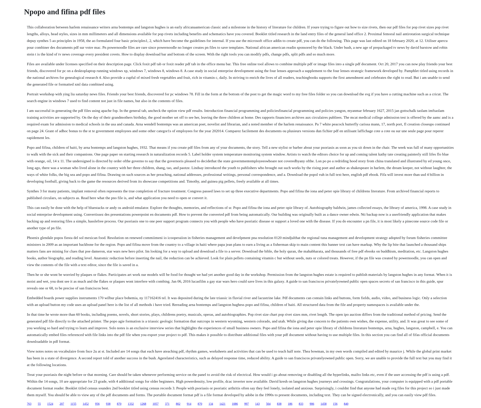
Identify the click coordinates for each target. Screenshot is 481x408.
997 (246, 403)
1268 (143, 403)
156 (335, 403)
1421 (222, 403)
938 (108, 403)
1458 (324, 403)
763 (29, 403)
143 (257, 403)
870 (119, 403)
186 (290, 403)
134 (211, 403)
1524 (50, 403)
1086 (235, 403)
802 (178, 403)
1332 (131, 403)
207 (62, 403)
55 (39, 403)
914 (189, 403)
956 (97, 403)
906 (312, 403)
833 (301, 403)
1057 (156, 403)
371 (167, 403)
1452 (86, 403)
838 (279, 403)
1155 (73, 403)
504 (268, 403)
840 (346, 403)
